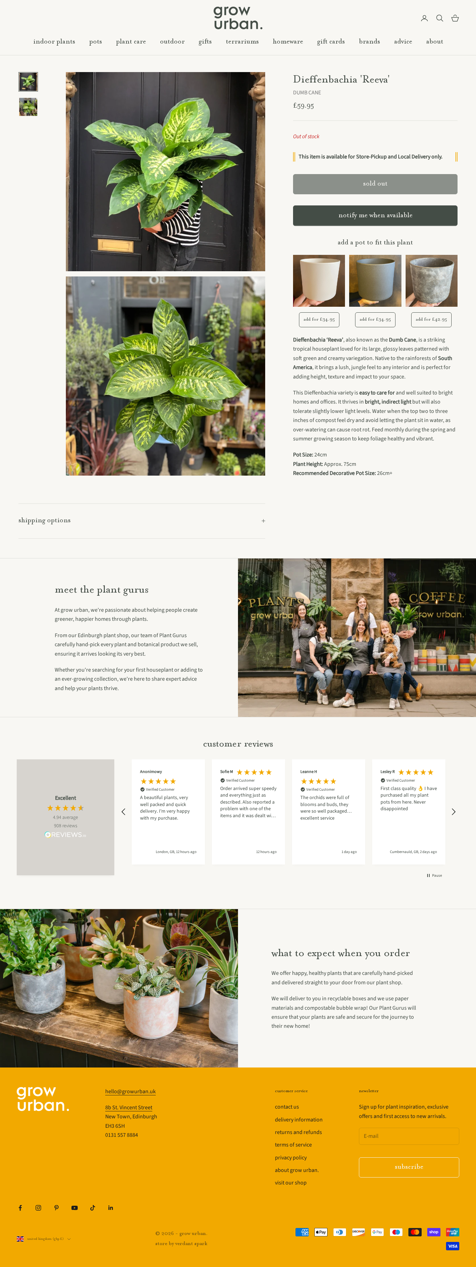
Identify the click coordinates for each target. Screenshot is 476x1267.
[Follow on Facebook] (20, 1207)
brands (369, 42)
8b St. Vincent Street (128, 1107)
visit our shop (291, 1183)
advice (403, 42)
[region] (288, 811)
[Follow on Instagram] (38, 1207)
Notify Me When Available (375, 215)
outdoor (172, 42)
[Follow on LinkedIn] (110, 1207)
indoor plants (54, 42)
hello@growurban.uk (130, 1091)
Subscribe (409, 1167)
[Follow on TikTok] (92, 1207)
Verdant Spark (191, 1244)
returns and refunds (298, 1132)
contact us (287, 1107)
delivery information (299, 1120)
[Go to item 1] (28, 82)
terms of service (293, 1145)
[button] (123, 812)
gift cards (331, 42)
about (434, 42)
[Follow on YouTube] (74, 1207)
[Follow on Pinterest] (56, 1207)
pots (95, 42)
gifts (205, 42)
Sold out (375, 184)
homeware (288, 42)
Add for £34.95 (319, 319)
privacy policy (291, 1158)
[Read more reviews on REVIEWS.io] (65, 835)
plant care (131, 42)
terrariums (242, 42)
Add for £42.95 (431, 319)
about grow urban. (297, 1170)
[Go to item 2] (28, 107)
